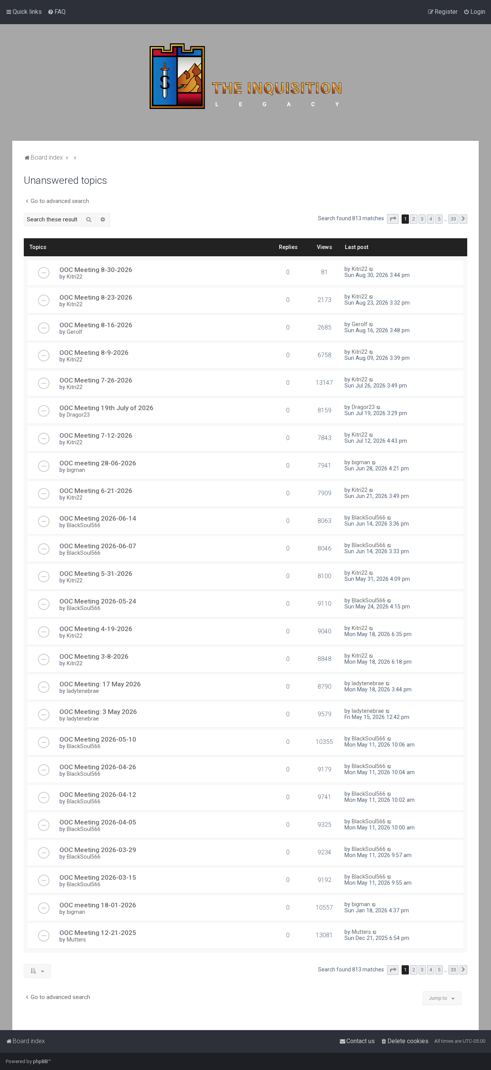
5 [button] (439, 219)
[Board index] (245, 82)
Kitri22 (74, 277)
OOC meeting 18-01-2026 (97, 905)
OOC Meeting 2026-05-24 (97, 601)
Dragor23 (78, 415)
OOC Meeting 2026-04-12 (97, 794)
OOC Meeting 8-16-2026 (95, 325)
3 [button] (422, 219)
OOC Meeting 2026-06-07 (97, 546)
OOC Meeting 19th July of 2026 (106, 408)
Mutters (76, 939)
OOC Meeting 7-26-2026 (95, 380)
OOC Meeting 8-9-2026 (94, 352)
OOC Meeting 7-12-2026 (95, 435)
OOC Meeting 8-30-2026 (95, 270)
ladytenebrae (83, 691)
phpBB (40, 1061)
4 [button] (430, 219)
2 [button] (413, 219)
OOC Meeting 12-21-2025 (97, 932)
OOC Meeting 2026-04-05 (97, 822)
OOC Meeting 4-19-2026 (95, 629)
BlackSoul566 (84, 525)
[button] (393, 219)
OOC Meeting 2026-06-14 (97, 518)
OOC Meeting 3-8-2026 (94, 656)
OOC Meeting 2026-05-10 (97, 739)
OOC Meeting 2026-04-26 (97, 767)
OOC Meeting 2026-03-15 (97, 877)
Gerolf (74, 332)
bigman (76, 470)
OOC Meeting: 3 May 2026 (98, 712)
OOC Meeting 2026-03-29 (97, 850)
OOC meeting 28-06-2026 (97, 463)
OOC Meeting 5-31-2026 (95, 573)
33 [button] (453, 219)
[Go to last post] (371, 269)
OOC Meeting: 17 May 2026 (100, 684)
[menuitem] (57, 12)
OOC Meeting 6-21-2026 (95, 491)
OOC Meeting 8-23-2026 (95, 297)
